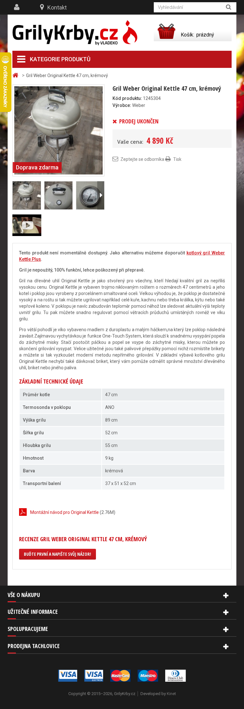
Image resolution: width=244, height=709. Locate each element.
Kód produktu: (127, 98)
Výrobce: (121, 105)
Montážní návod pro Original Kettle (64, 512)
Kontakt (57, 7)
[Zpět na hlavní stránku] (16, 75)
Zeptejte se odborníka (142, 159)
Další (100, 195)
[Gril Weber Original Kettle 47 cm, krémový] (58, 130)
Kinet (171, 693)
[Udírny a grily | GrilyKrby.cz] (74, 32)
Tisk (177, 159)
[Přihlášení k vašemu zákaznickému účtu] (17, 7)
